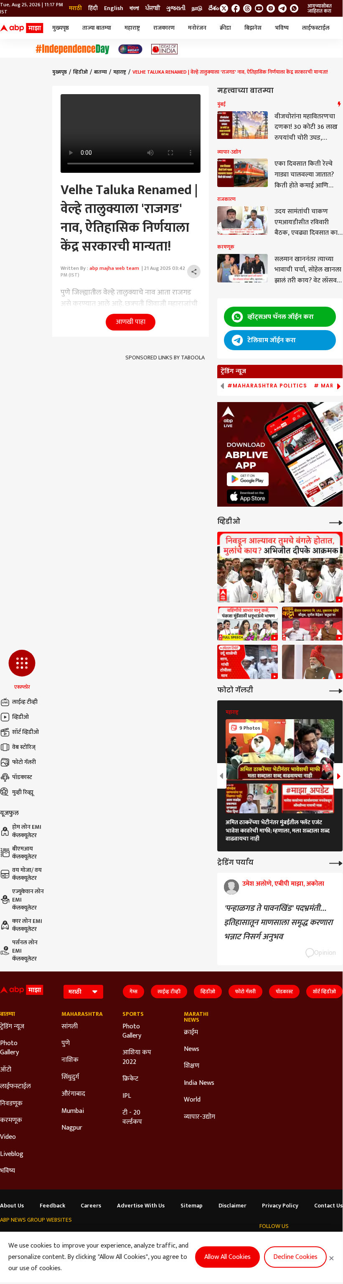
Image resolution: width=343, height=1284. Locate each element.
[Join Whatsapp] (294, 8)
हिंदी (93, 8)
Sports (133, 1014)
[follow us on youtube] (259, 8)
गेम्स (133, 991)
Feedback (52, 1206)
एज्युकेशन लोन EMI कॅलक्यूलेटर (28, 899)
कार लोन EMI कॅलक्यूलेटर (27, 925)
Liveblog (11, 1154)
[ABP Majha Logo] (21, 28)
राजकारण (164, 27)
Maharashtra (79, 1014)
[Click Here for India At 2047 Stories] (130, 49)
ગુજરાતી (175, 8)
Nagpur (71, 1128)
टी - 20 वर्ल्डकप (132, 1117)
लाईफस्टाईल (316, 27)
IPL (126, 1096)
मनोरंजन (197, 27)
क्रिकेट (130, 1079)
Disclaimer (232, 1206)
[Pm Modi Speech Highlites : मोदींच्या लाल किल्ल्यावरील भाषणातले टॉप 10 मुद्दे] (312, 662)
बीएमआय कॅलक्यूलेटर (24, 853)
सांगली (69, 1026)
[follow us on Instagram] (271, 8)
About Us (12, 1206)
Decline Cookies (295, 1257)
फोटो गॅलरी (24, 762)
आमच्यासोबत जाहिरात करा (319, 8)
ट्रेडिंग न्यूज (12, 1026)
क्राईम (191, 1032)
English (113, 8)
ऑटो (5, 1069)
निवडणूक (11, 1103)
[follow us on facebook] (236, 8)
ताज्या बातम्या (96, 27)
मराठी (75, 8)
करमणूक (11, 1120)
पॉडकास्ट (22, 777)
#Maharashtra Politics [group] (267, 385)
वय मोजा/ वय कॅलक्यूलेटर (27, 874)
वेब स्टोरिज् (24, 747)
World (192, 1100)
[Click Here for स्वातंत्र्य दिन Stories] (72, 49)
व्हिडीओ (20, 717)
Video (8, 1137)
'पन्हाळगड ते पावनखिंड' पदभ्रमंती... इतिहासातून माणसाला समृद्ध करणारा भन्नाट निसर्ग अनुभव (278, 922)
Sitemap (191, 1206)
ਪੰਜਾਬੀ (152, 8)
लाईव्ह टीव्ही (25, 702)
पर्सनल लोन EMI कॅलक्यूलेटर (25, 950)
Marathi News (196, 1017)
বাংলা (134, 8)
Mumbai (72, 1111)
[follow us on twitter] (224, 8)
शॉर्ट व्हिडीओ (25, 732)
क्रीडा (225, 27)
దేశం (213, 8)
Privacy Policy (280, 1206)
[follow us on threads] (247, 8)
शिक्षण (191, 1066)
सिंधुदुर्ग (70, 1077)
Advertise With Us (141, 1206)
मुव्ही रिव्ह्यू (22, 792)
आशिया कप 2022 (136, 1057)
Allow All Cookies (227, 1257)
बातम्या (100, 72)
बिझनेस (253, 27)
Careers (91, 1206)
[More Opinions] (336, 862)
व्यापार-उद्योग (199, 1117)
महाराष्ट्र (132, 27)
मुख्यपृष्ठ (60, 27)
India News (199, 1083)
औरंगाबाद (73, 1094)
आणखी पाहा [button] (130, 322)
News (191, 1049)
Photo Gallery (9, 1048)
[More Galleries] (336, 690)
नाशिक (70, 1060)
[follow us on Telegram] (282, 8)
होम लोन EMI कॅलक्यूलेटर (26, 831)
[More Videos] (336, 522)
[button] (22, 670)
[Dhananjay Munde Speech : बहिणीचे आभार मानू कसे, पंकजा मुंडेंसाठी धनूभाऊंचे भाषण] (247, 624)
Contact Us (328, 1206)
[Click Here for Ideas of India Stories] (164, 49)
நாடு (197, 8)
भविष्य (282, 27)
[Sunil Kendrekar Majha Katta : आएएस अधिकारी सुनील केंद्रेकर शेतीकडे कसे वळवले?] (312, 624)
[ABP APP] (248, 479)
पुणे (65, 1043)
